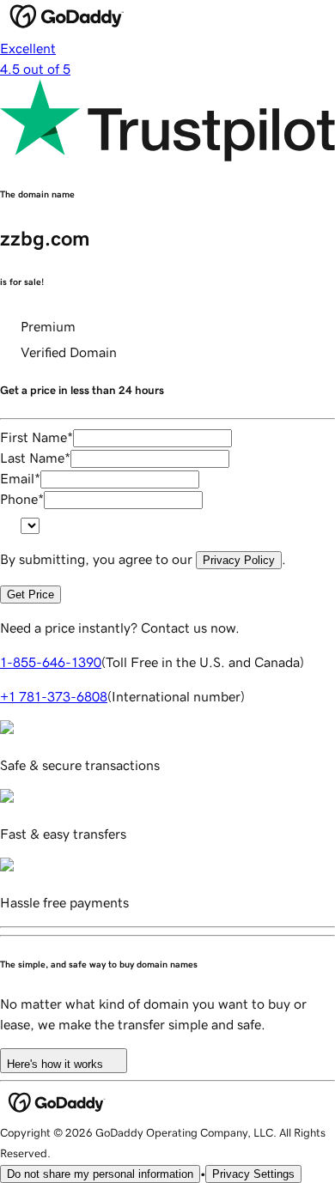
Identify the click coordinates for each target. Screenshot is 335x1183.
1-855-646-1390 (50, 662)
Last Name (35, 457)
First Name (36, 437)
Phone (22, 499)
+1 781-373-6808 (53, 696)
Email (20, 478)
